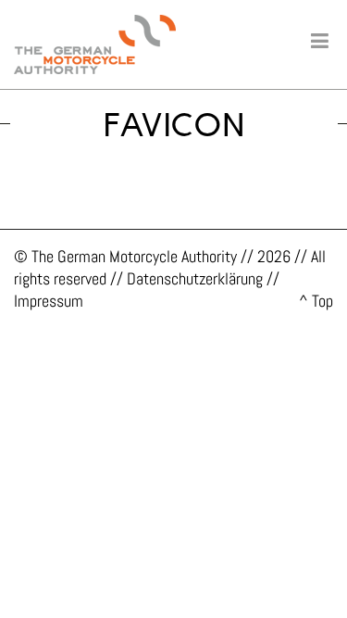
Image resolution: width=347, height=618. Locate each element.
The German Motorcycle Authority (134, 256)
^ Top (316, 300)
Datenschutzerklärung (195, 278)
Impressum (48, 300)
